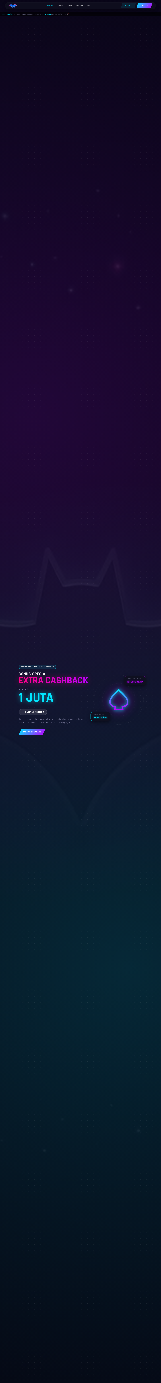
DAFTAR (144, 5)
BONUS (69, 6)
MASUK (128, 5)
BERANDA (51, 6)
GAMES (61, 6)
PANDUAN (79, 6)
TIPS (89, 6)
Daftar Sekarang (32, 732)
